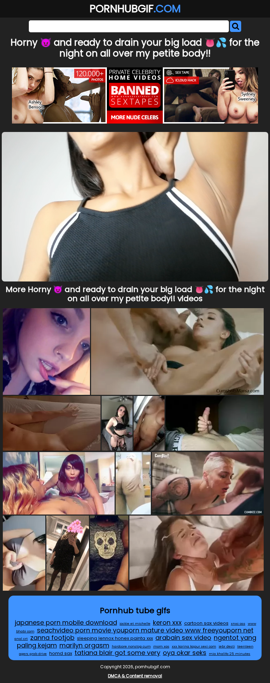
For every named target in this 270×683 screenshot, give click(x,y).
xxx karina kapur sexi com (194, 646)
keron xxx (167, 622)
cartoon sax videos (206, 623)
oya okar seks (184, 652)
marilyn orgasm (84, 645)
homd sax (60, 653)
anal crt (21, 638)
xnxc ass (238, 623)
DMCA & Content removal (135, 676)
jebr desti (227, 646)
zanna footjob (52, 637)
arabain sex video (183, 637)
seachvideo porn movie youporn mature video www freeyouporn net (145, 630)
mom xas (161, 646)
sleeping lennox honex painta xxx (115, 638)
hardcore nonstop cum (131, 646)
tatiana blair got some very (117, 652)
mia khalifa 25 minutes (229, 653)
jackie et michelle (135, 623)
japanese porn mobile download (66, 622)
